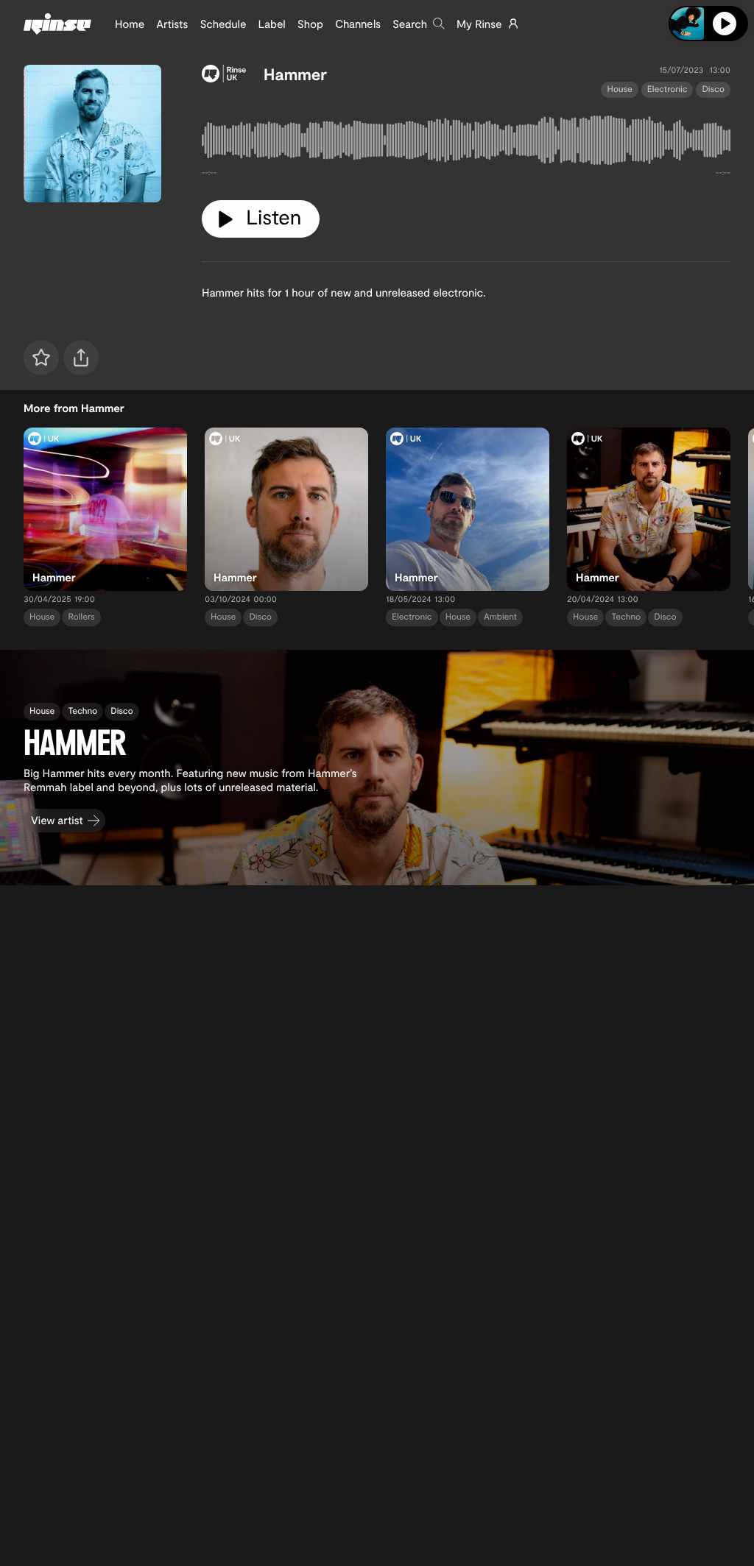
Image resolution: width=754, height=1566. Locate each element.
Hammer (295, 74)
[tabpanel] (466, 143)
